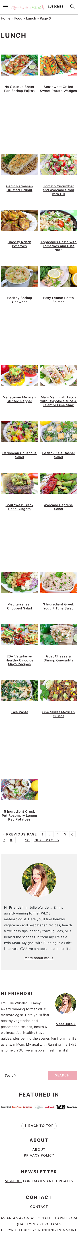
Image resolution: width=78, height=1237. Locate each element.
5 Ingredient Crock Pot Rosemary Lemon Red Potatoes (19, 815)
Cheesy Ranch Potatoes (19, 244)
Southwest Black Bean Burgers (20, 507)
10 (27, 840)
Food (18, 18)
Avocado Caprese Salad (58, 507)
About (39, 1149)
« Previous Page (20, 834)
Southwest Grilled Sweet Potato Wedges (58, 89)
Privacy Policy (39, 1155)
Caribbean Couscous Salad (19, 455)
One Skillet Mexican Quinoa (58, 714)
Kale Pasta (19, 712)
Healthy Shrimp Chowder (19, 300)
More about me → (38, 958)
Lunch (31, 18)
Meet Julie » (65, 1024)
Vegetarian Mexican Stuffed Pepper (19, 399)
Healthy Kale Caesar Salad (58, 455)
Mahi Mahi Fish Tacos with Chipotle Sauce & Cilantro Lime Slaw (58, 401)
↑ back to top (39, 1126)
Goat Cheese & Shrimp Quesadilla (58, 658)
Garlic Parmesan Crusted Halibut (19, 188)
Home (5, 18)
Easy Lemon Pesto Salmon (58, 300)
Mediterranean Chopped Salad (19, 606)
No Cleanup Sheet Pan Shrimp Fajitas (19, 89)
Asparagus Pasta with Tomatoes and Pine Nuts (58, 246)
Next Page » (46, 840)
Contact (39, 1207)
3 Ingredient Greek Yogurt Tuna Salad (58, 606)
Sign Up (12, 1181)
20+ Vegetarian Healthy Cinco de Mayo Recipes (19, 660)
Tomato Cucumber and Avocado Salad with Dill (58, 190)
